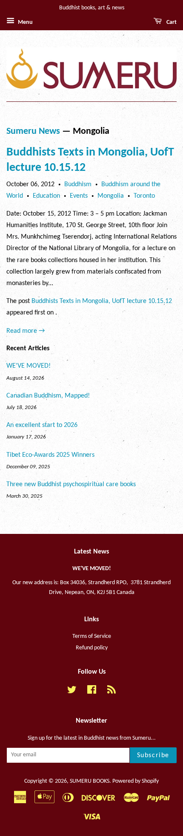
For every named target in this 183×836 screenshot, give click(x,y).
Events (79, 196)
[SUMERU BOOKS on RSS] (111, 692)
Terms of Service (91, 636)
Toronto (144, 196)
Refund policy (92, 648)
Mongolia (110, 196)
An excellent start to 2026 (41, 425)
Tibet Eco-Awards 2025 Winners (50, 455)
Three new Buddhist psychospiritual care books (71, 484)
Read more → (25, 331)
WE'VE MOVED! (28, 366)
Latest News (91, 551)
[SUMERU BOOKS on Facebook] (92, 692)
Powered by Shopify (135, 781)
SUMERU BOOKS (89, 781)
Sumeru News (33, 131)
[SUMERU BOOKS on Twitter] (72, 692)
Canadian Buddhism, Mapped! (48, 395)
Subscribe (153, 755)
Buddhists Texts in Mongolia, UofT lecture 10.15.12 (101, 301)
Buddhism (78, 184)
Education (46, 196)
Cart (171, 22)
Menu (25, 22)
